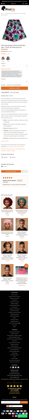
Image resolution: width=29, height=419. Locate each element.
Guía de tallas (15, 92)
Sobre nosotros (14, 294)
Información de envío (14, 301)
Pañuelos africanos (14, 344)
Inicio (2, 13)
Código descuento (14, 321)
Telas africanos (10, 146)
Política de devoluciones (14, 305)
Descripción (5, 92)
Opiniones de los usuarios (14, 296)
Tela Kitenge (14, 353)
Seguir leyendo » (5, 141)
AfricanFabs (20, 408)
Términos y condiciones (14, 308)
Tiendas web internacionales (14, 312)
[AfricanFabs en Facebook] (16, 367)
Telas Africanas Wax (19, 146)
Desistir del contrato (14, 310)
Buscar (14, 326)
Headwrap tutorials (14, 314)
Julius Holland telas (14, 349)
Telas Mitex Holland (14, 354)
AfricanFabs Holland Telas (14, 331)
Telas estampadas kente (14, 351)
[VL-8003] (3, 58)
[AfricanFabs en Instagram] (10, 367)
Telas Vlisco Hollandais (14, 361)
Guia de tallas (14, 307)
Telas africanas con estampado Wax (14, 338)
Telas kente (12, 149)
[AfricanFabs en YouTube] (18, 367)
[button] (4, 51)
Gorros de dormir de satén (14, 342)
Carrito (26, 3)
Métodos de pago (14, 303)
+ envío (8, 54)
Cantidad (3, 79)
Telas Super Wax (5, 149)
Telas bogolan (18, 149)
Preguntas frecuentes (14, 298)
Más (4, 3)
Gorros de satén (14, 358)
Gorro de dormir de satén (14, 360)
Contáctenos (14, 300)
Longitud (3, 63)
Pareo (14, 356)
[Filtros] (23, 171)
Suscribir (24, 402)
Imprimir (14, 317)
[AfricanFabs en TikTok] (13, 367)
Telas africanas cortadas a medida (14, 335)
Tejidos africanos (14, 333)
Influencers (14, 324)
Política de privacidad (14, 316)
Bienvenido (4, 1)
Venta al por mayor (14, 319)
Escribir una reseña (11, 171)
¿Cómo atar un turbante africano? (14, 347)
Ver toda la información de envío (14, 382)
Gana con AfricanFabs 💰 (14, 323)
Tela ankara (14, 340)
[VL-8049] (8, 58)
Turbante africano (14, 346)
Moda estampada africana (14, 337)
